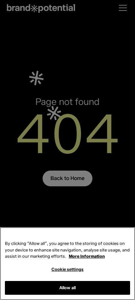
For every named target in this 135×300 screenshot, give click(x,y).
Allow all (67, 287)
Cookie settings (67, 269)
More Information (87, 256)
